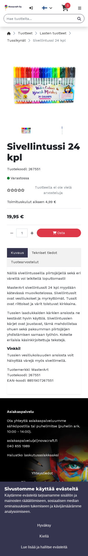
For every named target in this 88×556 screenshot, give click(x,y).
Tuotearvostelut (25, 262)
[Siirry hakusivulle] (79, 18)
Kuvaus (17, 253)
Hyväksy (44, 525)
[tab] (26, 131)
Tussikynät (16, 40)
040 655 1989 (18, 446)
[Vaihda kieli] (47, 8)
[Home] (9, 33)
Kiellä (44, 536)
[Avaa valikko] (79, 8)
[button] (11, 233)
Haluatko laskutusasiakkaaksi (33, 455)
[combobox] (39, 18)
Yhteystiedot (42, 473)
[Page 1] (26, 131)
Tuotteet (25, 33)
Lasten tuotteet (53, 33)
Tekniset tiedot (44, 253)
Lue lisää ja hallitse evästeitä (44, 547)
